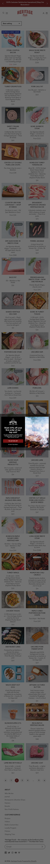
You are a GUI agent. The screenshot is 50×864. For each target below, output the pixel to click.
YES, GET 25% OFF (13, 441)
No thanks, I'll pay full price (13, 444)
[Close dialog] (47, 418)
